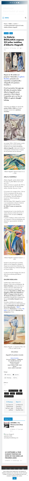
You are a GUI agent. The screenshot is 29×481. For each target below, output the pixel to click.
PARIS (11, 33)
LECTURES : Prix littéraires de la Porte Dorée (16, 425)
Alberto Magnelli (13, 391)
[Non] (27, 475)
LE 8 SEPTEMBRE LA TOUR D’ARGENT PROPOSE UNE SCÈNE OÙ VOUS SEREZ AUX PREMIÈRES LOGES (14, 455)
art (20, 391)
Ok (14, 478)
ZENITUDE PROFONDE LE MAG (13, 10)
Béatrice (7, 48)
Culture (6, 33)
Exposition (19, 393)
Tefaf (18, 307)
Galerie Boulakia (14, 358)
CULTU (6, 393)
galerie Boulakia (9, 396)
